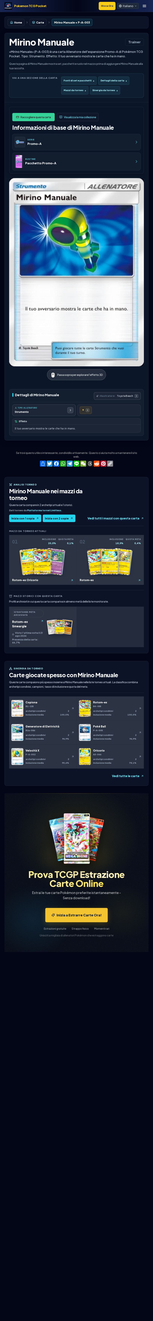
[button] (128, 6)
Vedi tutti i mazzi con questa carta (113, 518)
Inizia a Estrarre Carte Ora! (79, 915)
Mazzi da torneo (75, 90)
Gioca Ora (107, 5)
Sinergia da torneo (105, 90)
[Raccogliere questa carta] (33, 117)
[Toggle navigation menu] (144, 6)
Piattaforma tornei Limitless (44, 510)
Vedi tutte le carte (125, 776)
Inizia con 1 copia (23, 518)
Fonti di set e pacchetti (79, 80)
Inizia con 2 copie (57, 518)
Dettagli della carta (114, 80)
